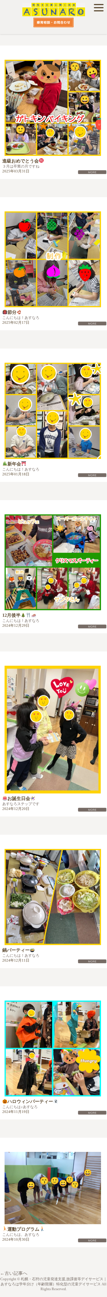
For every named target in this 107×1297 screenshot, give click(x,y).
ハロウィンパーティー (30, 1101)
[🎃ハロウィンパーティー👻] (53, 1049)
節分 (12, 312)
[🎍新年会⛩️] (53, 411)
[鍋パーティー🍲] (53, 897)
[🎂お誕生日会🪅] (53, 729)
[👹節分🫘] (53, 259)
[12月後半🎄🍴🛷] (53, 562)
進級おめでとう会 (20, 160)
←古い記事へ (13, 1273)
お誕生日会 (18, 798)
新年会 (14, 463)
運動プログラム (23, 1229)
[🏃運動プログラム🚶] (53, 1188)
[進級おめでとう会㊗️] (53, 108)
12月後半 (11, 615)
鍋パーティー (16, 950)
